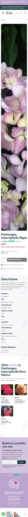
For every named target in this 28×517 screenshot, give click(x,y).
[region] (14, 127)
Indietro (3, 19)
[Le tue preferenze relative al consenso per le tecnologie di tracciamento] (25, 514)
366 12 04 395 (14, 499)
